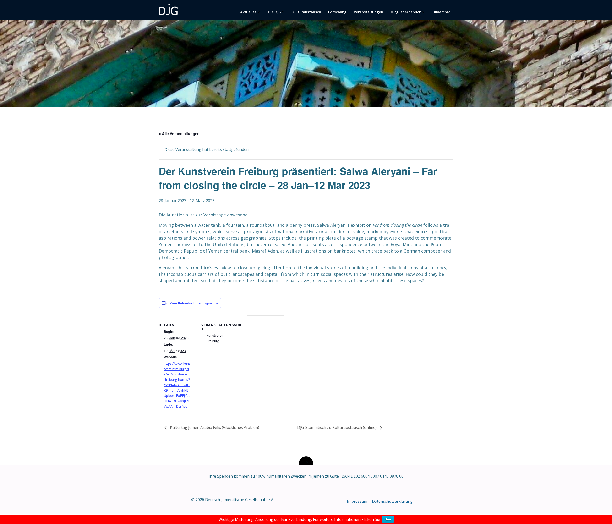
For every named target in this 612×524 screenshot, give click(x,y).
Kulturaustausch (306, 12)
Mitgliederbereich (405, 12)
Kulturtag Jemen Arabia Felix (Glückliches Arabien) (214, 427)
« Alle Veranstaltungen (179, 133)
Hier (388, 519)
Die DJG (274, 12)
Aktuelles (248, 12)
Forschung (337, 12)
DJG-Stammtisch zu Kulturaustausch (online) (337, 427)
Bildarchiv (441, 12)
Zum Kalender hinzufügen (191, 303)
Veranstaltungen (368, 12)
